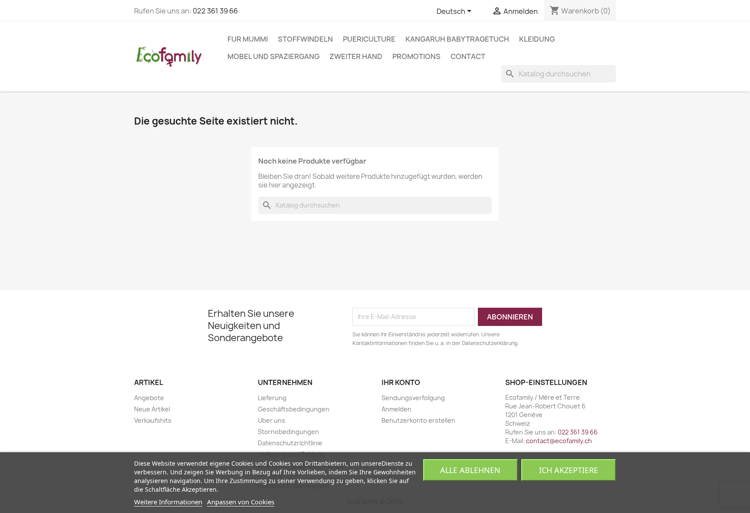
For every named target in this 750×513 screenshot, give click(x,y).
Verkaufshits (152, 420)
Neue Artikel (152, 409)
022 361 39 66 (215, 11)
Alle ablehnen (470, 470)
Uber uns (271, 420)
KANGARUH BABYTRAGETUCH (457, 39)
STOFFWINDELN (305, 39)
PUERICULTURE (369, 39)
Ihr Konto (401, 382)
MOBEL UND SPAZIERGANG (273, 56)
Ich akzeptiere (568, 470)
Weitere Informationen (168, 501)
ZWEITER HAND (355, 56)
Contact (468, 56)
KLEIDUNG (537, 39)
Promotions (416, 56)
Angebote (149, 398)
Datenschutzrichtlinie (290, 443)
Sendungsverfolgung (413, 398)
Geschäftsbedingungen (293, 409)
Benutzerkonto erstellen (418, 420)
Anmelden (396, 409)
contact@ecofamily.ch (559, 441)
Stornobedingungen (288, 432)
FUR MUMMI (247, 39)
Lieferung (272, 398)
